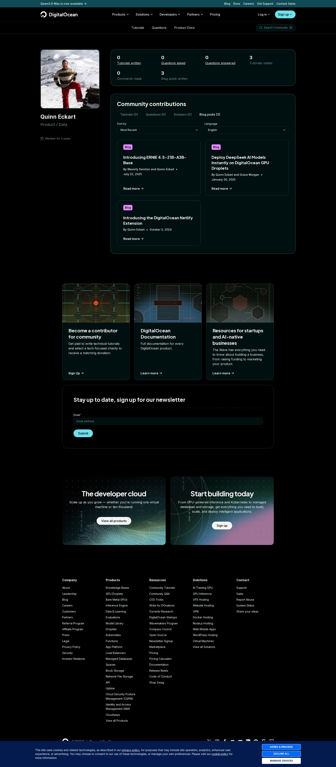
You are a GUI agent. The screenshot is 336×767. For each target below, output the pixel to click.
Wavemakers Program (163, 623)
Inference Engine (117, 605)
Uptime (110, 688)
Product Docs (184, 28)
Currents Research (161, 611)
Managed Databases (119, 658)
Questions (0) (156, 114)
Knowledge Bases (117, 587)
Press (65, 635)
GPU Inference (202, 593)
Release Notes (158, 670)
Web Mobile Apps (204, 629)
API (108, 682)
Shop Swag (156, 682)
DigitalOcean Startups (163, 617)
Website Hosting (203, 605)
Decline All (281, 753)
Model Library (114, 623)
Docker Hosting (203, 617)
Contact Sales (286, 3)
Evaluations (113, 617)
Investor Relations (73, 658)
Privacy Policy (71, 647)
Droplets (111, 629)
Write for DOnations (162, 605)
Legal (65, 641)
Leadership (69, 593)
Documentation (159, 664)
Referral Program (73, 623)
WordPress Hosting (205, 635)
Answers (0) (183, 114)
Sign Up (74, 373)
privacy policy (131, 750)
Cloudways (113, 714)
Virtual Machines (203, 641)
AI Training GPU (203, 587)
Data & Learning (116, 611)
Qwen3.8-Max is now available (61, 3)
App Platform (114, 647)
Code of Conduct (160, 676)
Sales (239, 593)
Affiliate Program (72, 629)
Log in (262, 14)
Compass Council (160, 629)
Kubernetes (113, 635)
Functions (112, 641)
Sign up (283, 14)
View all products (114, 521)
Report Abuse (245, 599)
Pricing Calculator (160, 658)
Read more (131, 188)
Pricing (153, 653)
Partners (67, 617)
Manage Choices (281, 760)
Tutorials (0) (129, 114)
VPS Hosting (201, 599)
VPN (196, 611)
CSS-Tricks (156, 599)
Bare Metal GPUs (116, 599)
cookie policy (220, 754)
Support (241, 587)
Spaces (111, 664)
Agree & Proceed (281, 746)
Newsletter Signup (161, 641)
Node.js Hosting (203, 623)
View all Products (117, 720)
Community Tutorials (162, 587)
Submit (83, 433)
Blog (227, 3)
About (66, 587)
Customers (69, 611)
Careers (248, 3)
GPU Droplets (114, 593)
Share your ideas (247, 611)
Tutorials (137, 28)
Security (67, 653)
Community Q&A (159, 593)
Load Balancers (116, 653)
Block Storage (115, 670)
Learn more (149, 373)
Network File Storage (119, 676)
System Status (245, 605)
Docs (236, 3)
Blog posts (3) (210, 114)
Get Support (265, 3)
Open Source (158, 635)
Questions (159, 28)
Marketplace (157, 647)
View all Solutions (204, 647)
